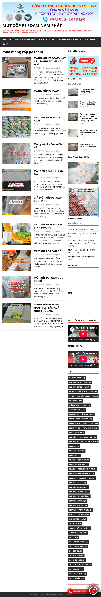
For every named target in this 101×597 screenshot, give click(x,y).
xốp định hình (76, 578)
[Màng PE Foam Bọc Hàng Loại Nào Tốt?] (73, 149)
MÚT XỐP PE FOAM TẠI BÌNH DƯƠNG (48, 226)
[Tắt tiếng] (91, 340)
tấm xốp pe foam (77, 533)
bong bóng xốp (77, 378)
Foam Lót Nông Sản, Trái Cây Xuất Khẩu (88, 103)
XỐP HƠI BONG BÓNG (78, 542)
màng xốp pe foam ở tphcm (81, 478)
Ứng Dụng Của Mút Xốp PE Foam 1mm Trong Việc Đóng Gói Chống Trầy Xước (88, 117)
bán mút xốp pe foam (79, 387)
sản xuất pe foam (77, 519)
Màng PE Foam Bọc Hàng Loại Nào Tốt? (88, 145)
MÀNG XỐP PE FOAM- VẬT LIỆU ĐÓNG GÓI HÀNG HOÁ (50, 61)
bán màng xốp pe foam (80, 382)
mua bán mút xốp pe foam (81, 414)
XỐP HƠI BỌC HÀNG (46, 39)
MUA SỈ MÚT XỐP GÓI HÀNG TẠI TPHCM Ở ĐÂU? (88, 132)
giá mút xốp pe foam (79, 405)
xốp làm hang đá (77, 574)
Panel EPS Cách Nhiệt (79, 514)
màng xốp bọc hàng (79, 460)
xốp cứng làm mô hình (80, 565)
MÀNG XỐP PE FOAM (46, 90)
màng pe (74, 446)
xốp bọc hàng (76, 556)
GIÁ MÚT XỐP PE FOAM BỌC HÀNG (48, 199)
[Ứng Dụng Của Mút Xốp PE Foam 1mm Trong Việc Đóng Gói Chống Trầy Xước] (73, 119)
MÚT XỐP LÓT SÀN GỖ (47, 251)
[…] (35, 136)
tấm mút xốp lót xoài (79, 528)
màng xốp (74, 455)
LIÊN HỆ (5, 44)
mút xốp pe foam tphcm (80, 510)
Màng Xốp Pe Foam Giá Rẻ (48, 146)
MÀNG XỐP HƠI (76, 433)
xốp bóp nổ (75, 551)
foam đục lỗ (75, 401)
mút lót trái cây (77, 483)
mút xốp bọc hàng (78, 487)
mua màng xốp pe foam (80, 419)
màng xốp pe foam (78, 464)
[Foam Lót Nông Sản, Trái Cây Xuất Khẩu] (73, 107)
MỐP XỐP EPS (90, 39)
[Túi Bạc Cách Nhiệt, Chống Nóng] (73, 94)
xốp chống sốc (76, 560)
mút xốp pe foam (78, 505)
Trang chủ (6, 39)
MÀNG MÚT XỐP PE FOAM (24, 39)
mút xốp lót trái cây (79, 496)
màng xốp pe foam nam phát (82, 469)
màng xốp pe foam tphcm (81, 473)
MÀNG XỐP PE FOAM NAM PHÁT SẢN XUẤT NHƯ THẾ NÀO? (47, 308)
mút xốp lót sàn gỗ (78, 492)
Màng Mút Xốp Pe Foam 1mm (49, 172)
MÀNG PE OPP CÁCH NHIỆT (69, 39)
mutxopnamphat (53, 68)
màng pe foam (76, 451)
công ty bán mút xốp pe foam (83, 392)
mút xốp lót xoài (77, 501)
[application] (83, 333)
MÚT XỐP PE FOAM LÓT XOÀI (48, 119)
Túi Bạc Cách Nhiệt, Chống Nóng (88, 90)
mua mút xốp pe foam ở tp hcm (83, 428)
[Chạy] (71, 340)
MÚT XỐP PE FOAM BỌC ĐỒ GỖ (48, 279)
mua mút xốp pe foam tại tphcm (83, 423)
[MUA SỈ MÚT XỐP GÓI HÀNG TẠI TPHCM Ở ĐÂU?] (73, 135)
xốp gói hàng (76, 569)
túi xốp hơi (75, 524)
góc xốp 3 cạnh (76, 410)
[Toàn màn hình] (95, 340)
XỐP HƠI (73, 537)
